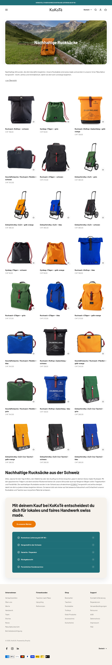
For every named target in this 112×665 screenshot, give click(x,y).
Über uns (8, 602)
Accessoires (69, 618)
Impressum (94, 623)
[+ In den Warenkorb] (34, 122)
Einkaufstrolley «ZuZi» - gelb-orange (19, 225)
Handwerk (9, 610)
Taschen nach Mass (43, 598)
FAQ (91, 627)
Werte (7, 606)
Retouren (94, 610)
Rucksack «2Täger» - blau (50, 315)
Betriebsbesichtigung (13, 631)
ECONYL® (74, 484)
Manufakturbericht (12, 627)
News (7, 623)
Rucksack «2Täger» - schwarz (51, 177)
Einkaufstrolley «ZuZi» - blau (51, 225)
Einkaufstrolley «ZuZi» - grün (86, 177)
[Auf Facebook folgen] (6, 648)
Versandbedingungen (98, 606)
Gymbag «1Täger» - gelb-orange (52, 270)
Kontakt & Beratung (97, 598)
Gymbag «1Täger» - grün (49, 129)
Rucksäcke (69, 606)
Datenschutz (95, 618)
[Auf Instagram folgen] (12, 648)
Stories (8, 618)
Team (7, 614)
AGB (92, 614)
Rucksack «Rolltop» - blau (85, 270)
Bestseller (69, 598)
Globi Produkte (70, 614)
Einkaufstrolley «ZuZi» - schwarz (87, 225)
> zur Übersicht (11, 80)
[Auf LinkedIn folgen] (17, 648)
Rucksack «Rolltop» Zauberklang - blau (55, 409)
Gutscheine (69, 623)
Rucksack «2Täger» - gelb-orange (88, 315)
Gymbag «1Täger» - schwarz (16, 270)
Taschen (68, 602)
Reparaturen (95, 602)
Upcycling (40, 602)
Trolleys (68, 610)
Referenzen (40, 606)
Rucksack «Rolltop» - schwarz (17, 129)
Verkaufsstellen (11, 598)
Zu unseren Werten (24, 524)
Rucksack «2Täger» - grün (15, 315)
